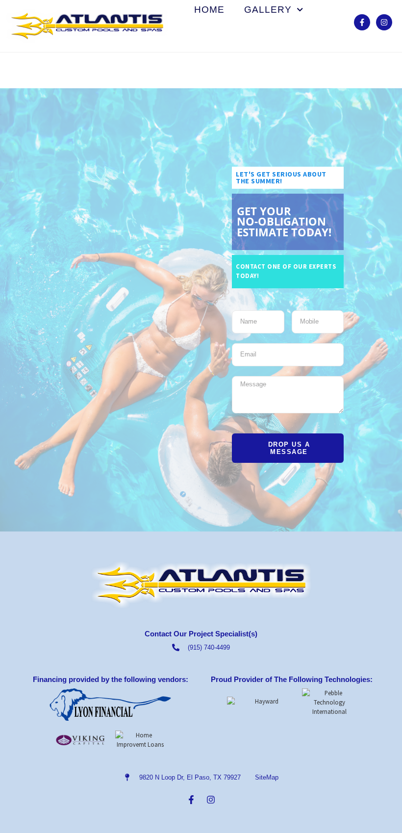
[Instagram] (384, 22)
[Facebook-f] (362, 22)
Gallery (268, 10)
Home (209, 10)
